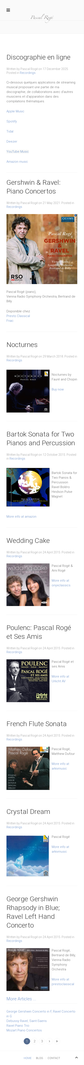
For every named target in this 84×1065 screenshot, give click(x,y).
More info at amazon (21, 516)
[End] (57, 1041)
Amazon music (17, 162)
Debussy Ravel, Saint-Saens (26, 1021)
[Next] (49, 1041)
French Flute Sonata (36, 724)
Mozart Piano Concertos (24, 1030)
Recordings (28, 72)
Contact (54, 1058)
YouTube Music (17, 151)
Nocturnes (22, 345)
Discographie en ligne (38, 57)
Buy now (58, 389)
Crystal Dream (28, 811)
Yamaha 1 (40, 21)
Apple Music (15, 111)
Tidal (9, 131)
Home (27, 1058)
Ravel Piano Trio (17, 1026)
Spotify (11, 121)
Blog (39, 1058)
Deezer (11, 141)
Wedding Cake (28, 540)
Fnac (10, 321)
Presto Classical (18, 316)
